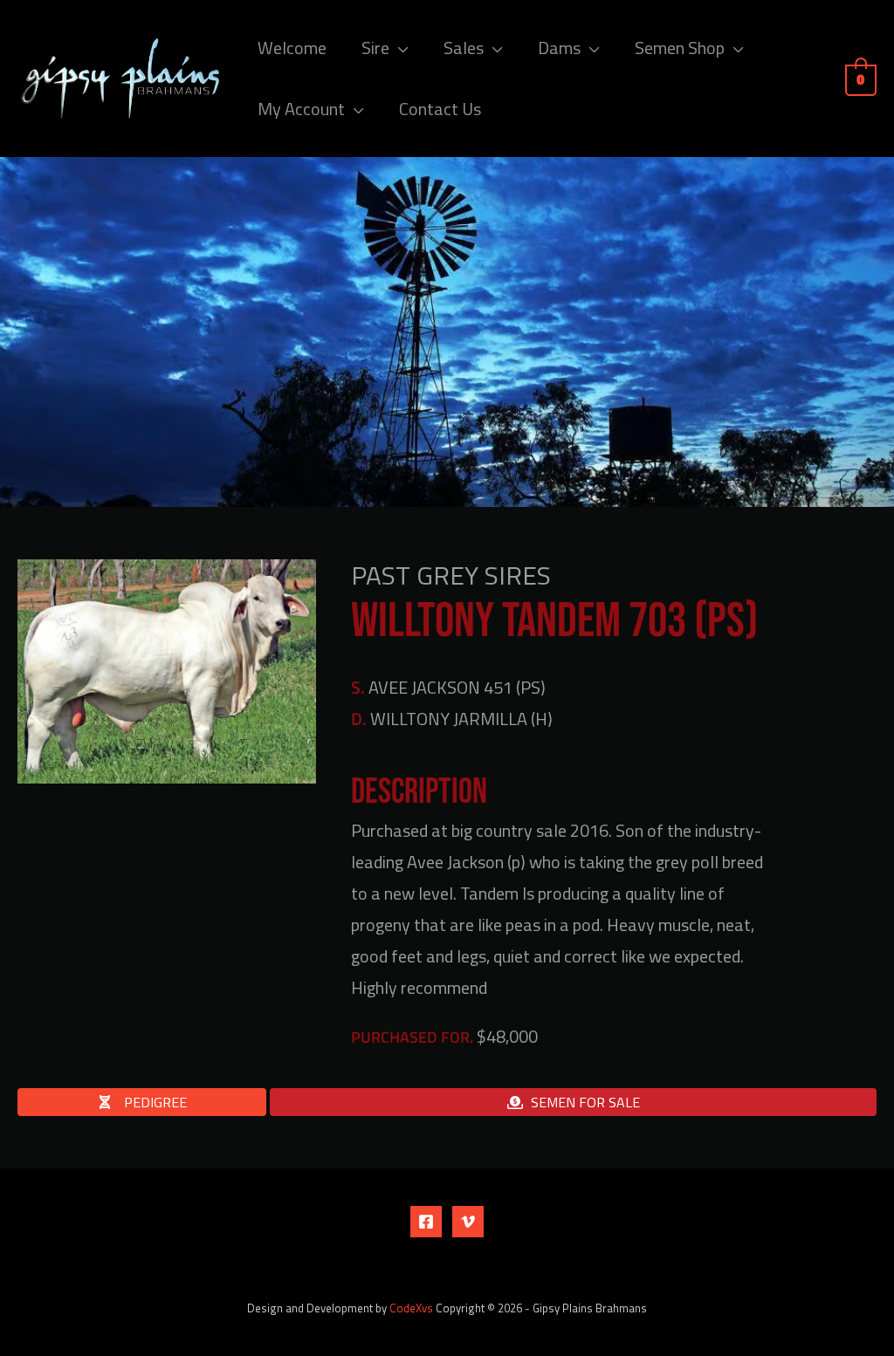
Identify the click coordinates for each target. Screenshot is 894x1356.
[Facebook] (426, 1221)
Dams (559, 47)
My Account (301, 108)
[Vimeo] (468, 1221)
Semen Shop (680, 47)
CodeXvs (411, 1308)
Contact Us (440, 108)
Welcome (292, 47)
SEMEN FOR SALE (585, 1102)
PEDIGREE (153, 1102)
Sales (464, 47)
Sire (375, 47)
